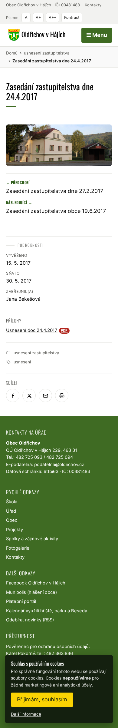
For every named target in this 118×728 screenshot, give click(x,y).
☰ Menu (96, 35)
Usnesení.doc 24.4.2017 (37, 330)
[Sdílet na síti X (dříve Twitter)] (29, 395)
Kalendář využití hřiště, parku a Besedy (46, 611)
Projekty (14, 529)
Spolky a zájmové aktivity (32, 538)
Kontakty (93, 4)
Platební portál (21, 601)
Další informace (26, 714)
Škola (11, 502)
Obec (11, 520)
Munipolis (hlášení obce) (31, 592)
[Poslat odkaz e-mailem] (45, 395)
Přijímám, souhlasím (42, 699)
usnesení (22, 361)
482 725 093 (29, 457)
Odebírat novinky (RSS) (30, 620)
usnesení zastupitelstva (36, 352)
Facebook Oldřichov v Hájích (35, 583)
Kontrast (72, 17)
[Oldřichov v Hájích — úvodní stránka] (36, 35)
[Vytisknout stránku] (61, 395)
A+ (38, 17)
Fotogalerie (17, 548)
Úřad (11, 511)
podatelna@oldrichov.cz (59, 464)
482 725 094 (59, 457)
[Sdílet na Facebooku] (12, 395)
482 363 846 (59, 653)
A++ (52, 17)
